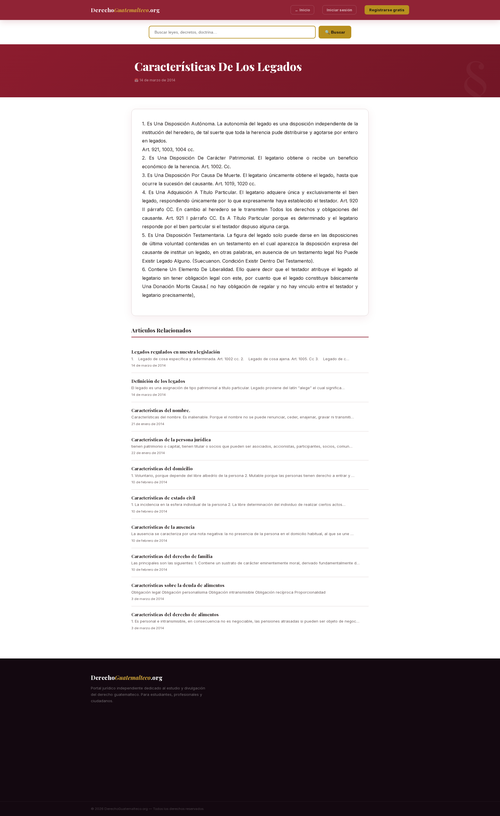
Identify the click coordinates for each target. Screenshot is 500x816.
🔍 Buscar (335, 32)
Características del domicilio (162, 468)
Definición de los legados (158, 381)
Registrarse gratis (387, 10)
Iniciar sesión (339, 10)
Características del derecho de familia (171, 556)
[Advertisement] (250, 757)
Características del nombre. (160, 410)
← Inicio (302, 10)
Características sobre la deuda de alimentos (178, 585)
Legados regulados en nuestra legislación (175, 352)
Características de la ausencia (162, 527)
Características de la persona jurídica (171, 439)
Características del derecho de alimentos (175, 614)
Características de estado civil (163, 498)
